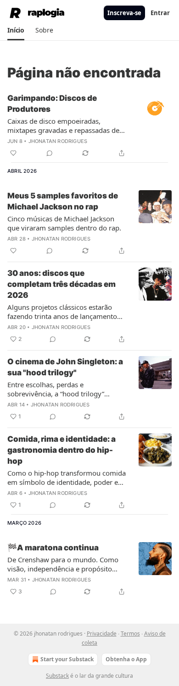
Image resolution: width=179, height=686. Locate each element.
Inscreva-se (124, 13)
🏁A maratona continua (53, 547)
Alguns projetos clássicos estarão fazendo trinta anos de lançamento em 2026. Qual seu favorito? (62, 311)
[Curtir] (13, 153)
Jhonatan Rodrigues (58, 141)
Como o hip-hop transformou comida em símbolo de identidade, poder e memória (66, 477)
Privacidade (102, 633)
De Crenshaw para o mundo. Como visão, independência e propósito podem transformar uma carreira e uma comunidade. (62, 564)
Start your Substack (67, 659)
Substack (57, 676)
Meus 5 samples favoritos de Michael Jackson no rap (62, 201)
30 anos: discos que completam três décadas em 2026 (61, 284)
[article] (89, 126)
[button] (16, 30)
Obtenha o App (126, 659)
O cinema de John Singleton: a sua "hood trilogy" (65, 367)
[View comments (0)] (50, 153)
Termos (130, 633)
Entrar (160, 13)
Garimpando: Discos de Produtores (52, 103)
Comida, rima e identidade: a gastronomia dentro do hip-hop (61, 450)
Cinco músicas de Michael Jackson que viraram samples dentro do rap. (64, 223)
